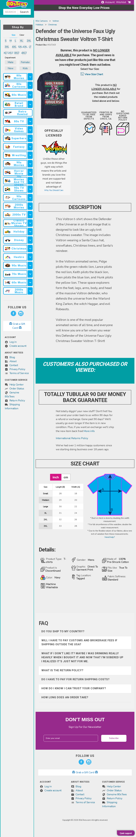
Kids (25, 68)
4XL (14, 47)
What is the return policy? (62, 670)
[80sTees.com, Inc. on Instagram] (21, 313)
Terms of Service (19, 373)
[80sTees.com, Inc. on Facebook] (13, 313)
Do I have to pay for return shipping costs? (75, 679)
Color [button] (22, 35)
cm (66, 477)
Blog (12, 357)
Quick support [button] (126, 833)
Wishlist (121, 2)
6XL (25, 47)
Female (25, 62)
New (10, 68)
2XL (29, 41)
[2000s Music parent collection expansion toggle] (30, 291)
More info (89, 431)
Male (10, 62)
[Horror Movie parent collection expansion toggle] (30, 172)
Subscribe (114, 738)
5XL (20, 47)
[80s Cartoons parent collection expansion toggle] (30, 85)
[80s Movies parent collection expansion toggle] (30, 76)
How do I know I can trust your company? (73, 688)
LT (30, 47)
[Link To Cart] (129, 2)
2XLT (10, 53)
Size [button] (13, 35)
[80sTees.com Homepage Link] (17, 7)
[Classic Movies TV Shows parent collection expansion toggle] (30, 223)
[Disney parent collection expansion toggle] (30, 240)
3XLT (17, 53)
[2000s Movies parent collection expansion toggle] (30, 206)
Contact (13, 365)
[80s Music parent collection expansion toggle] (30, 94)
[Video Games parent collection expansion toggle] (30, 129)
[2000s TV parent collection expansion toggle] (30, 214)
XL (21, 41)
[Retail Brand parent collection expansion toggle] (30, 104)
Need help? (110, 537)
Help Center (16, 384)
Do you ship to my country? (62, 631)
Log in (13, 342)
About (13, 361)
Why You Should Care (53, 190)
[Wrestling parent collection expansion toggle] (30, 155)
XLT (6, 53)
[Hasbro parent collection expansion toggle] (30, 257)
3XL (7, 47)
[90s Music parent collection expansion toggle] (30, 265)
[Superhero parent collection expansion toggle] (30, 138)
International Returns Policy (72, 438)
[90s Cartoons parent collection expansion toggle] (30, 197)
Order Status (16, 388)
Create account (17, 346)
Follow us (17, 307)
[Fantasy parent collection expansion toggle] (30, 146)
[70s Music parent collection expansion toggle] (30, 274)
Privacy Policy (17, 369)
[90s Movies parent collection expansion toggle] (30, 163)
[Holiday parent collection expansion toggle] (30, 231)
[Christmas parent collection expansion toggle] (30, 248)
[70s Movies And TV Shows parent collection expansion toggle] (30, 180)
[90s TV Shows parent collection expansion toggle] (30, 189)
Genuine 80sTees (117, 794)
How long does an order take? (64, 697)
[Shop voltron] (53, 155)
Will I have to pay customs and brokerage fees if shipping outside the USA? (79, 642)
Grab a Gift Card (85, 772)
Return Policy (17, 400)
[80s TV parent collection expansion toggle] (30, 121)
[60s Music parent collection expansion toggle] (30, 282)
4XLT (24, 53)
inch (56, 477)
